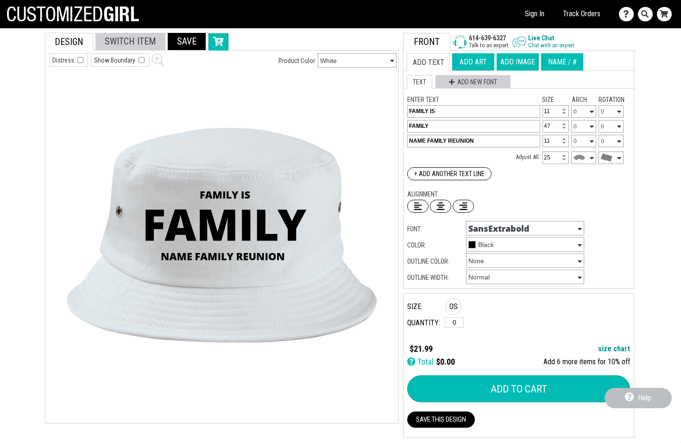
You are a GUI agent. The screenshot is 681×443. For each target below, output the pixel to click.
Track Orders (581, 13)
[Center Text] (440, 206)
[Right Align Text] (463, 206)
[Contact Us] (628, 14)
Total (425, 362)
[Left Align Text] (418, 206)
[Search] (647, 14)
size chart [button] (614, 348)
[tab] (69, 42)
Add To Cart (519, 389)
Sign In (534, 13)
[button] (187, 41)
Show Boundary (115, 60)
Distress (64, 60)
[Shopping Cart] (666, 14)
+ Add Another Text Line (449, 173)
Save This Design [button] (441, 419)
